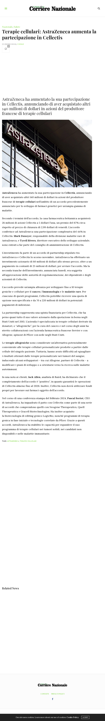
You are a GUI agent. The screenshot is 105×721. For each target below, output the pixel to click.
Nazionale (7, 26)
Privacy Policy (58, 694)
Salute (17, 26)
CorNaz (20, 44)
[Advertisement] (47, 74)
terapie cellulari (28, 441)
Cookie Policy (73, 717)
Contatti (44, 694)
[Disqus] (52, 480)
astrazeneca (13, 441)
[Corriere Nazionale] (52, 8)
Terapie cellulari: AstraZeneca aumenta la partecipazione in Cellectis (49, 34)
